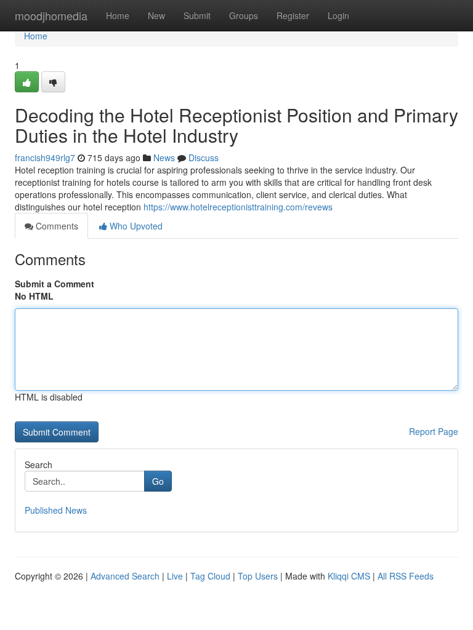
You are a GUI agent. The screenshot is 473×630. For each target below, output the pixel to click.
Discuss (203, 157)
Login (338, 15)
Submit (197, 15)
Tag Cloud (210, 576)
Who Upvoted (135, 226)
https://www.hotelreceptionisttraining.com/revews (238, 207)
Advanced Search (125, 576)
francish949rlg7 (45, 157)
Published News (56, 510)
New (156, 15)
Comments (55, 226)
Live (175, 576)
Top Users (258, 576)
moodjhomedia (51, 15)
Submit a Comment (54, 283)
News (164, 157)
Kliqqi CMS (349, 576)
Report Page (433, 431)
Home (117, 15)
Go (158, 481)
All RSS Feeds (406, 576)
